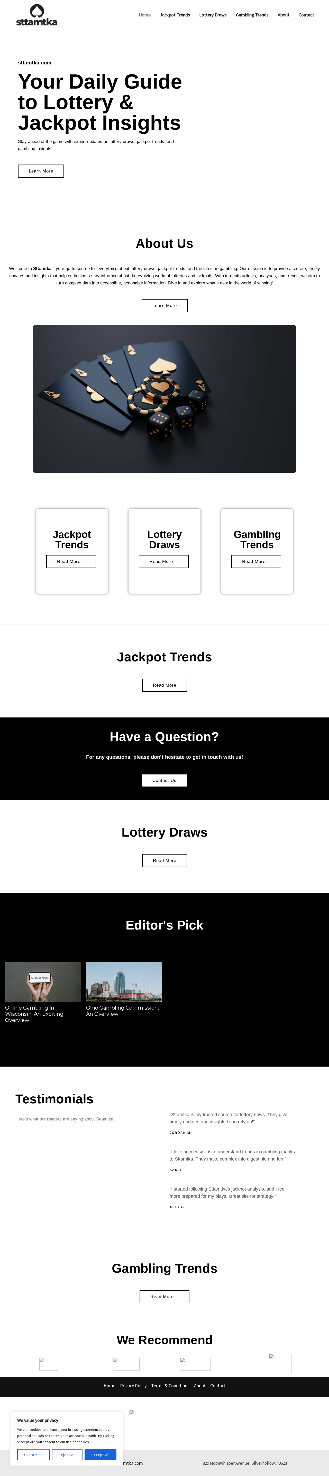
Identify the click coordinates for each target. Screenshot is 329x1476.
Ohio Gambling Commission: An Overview (122, 1011)
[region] (66, 1439)
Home (109, 1385)
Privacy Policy (133, 1385)
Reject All (67, 1454)
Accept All (100, 1454)
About (200, 1385)
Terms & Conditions (170, 1385)
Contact (218, 1385)
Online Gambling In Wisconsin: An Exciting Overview (34, 1014)
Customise (33, 1454)
